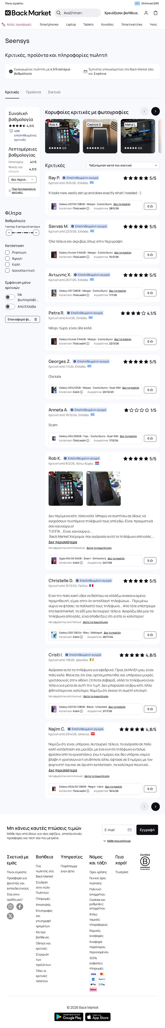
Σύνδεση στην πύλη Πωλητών (43, 887)
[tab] (12, 92)
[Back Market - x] (10, 916)
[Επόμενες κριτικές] (155, 806)
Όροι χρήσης (98, 872)
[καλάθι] (155, 13)
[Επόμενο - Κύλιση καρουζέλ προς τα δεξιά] (155, 111)
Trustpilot (121, 872)
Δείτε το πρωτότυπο (99, 548)
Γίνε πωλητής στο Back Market (45, 871)
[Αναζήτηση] (58, 12)
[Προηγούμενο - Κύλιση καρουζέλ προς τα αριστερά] (144, 111)
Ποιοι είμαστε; (17, 872)
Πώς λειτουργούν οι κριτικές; (24, 190)
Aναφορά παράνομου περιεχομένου (98, 947)
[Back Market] (28, 12)
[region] (102, 137)
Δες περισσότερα (63, 542)
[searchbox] (81, 13)
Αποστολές (43, 905)
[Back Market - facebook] (19, 906)
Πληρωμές (43, 899)
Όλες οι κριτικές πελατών (42, 976)
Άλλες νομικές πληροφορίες (98, 919)
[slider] (9, 233)
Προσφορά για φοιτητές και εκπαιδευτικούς (18, 883)
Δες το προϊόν (121, 204)
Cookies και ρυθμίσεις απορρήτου (97, 904)
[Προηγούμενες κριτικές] (144, 806)
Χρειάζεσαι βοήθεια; (121, 13)
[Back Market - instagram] (10, 906)
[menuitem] (49, 24)
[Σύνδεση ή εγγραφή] (146, 13)
